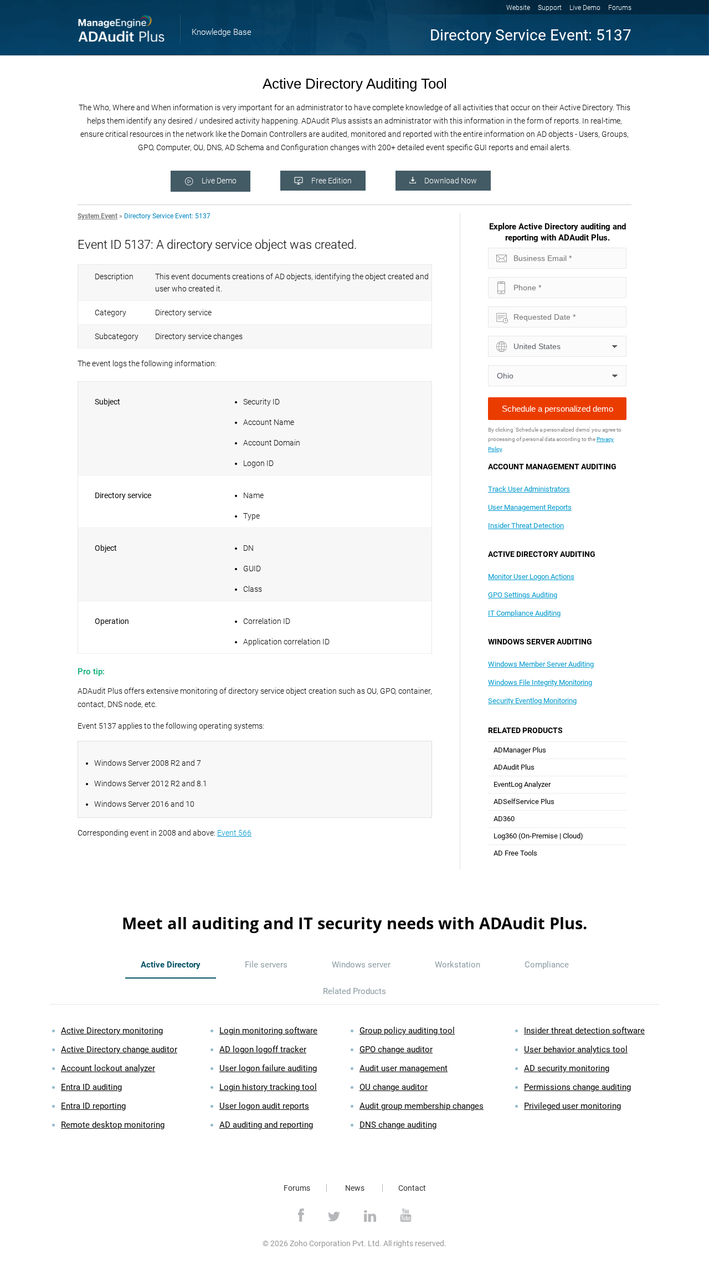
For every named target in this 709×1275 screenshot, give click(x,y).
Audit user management (403, 1068)
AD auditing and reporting (266, 1125)
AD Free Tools (515, 853)
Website (518, 8)
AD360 (504, 819)
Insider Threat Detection (526, 525)
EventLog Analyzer (522, 784)
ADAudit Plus (514, 767)
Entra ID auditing (91, 1087)
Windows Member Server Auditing (541, 664)
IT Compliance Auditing (524, 613)
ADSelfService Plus (524, 801)
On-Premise (539, 836)
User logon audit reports (264, 1106)
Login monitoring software (268, 1031)
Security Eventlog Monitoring (532, 701)
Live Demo (584, 8)
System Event (97, 216)
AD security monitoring (566, 1068)
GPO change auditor (396, 1049)
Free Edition (331, 180)
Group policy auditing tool (407, 1031)
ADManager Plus (520, 750)
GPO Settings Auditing (522, 595)
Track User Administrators (529, 489)
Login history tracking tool (268, 1087)
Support (550, 8)
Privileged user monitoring (572, 1106)
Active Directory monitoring (112, 1031)
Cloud (571, 836)
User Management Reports (530, 507)
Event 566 (234, 832)
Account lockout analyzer (108, 1068)
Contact (412, 1188)
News (354, 1188)
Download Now (450, 180)
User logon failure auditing (268, 1068)
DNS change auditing (397, 1125)
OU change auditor (393, 1087)
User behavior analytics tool (576, 1049)
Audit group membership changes (421, 1106)
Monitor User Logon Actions (531, 576)
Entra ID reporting (93, 1106)
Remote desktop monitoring (113, 1125)
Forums (619, 8)
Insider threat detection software (584, 1031)
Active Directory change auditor (119, 1049)
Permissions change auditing (577, 1087)
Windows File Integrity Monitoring (540, 682)
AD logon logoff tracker (262, 1049)
